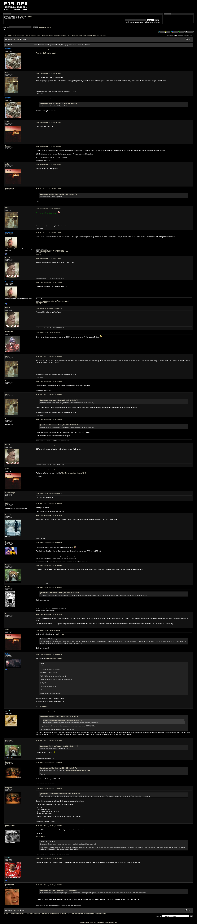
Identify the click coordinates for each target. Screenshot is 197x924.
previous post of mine (54, 658)
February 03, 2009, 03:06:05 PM (49, 565)
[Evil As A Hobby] (6, 670)
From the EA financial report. (46, 53)
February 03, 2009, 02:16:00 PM (48, 232)
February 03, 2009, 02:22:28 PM (49, 381)
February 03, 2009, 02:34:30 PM (49, 445)
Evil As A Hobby (43, 706)
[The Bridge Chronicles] (6, 254)
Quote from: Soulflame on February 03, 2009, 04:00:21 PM (60, 794)
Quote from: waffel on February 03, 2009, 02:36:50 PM (58, 768)
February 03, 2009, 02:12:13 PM (48, 188)
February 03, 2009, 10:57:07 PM (49, 762)
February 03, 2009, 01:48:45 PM (46, 49)
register (29, 16)
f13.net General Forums (17, 35)
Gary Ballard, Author (41, 252)
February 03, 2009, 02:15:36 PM (48, 208)
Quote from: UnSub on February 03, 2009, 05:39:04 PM (59, 746)
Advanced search (45, 27)
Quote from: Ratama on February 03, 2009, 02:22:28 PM (59, 400)
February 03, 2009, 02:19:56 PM (49, 332)
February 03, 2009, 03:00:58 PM (49, 542)
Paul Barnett (40, 837)
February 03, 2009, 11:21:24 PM (49, 788)
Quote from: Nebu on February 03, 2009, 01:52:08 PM (58, 103)
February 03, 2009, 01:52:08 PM (48, 73)
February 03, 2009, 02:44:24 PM (49, 515)
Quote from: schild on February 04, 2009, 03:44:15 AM (58, 890)
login (23, 16)
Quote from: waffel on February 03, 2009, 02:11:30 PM (58, 194)
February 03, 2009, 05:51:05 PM (49, 711)
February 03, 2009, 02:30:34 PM (49, 394)
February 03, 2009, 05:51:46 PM (49, 740)
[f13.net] (6, 881)
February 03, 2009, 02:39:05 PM (49, 493)
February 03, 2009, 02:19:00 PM (49, 308)
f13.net (7, 35)
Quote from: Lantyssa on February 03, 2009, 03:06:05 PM (59, 593)
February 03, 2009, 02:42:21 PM (49, 503)
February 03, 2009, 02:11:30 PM (48, 164)
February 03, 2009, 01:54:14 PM (48, 98)
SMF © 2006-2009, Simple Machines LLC (105, 922)
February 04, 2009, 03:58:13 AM (49, 885)
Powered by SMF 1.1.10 (86, 922)
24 (18, 39)
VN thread (60, 634)
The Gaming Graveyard (33, 35)
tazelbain (63, 35)
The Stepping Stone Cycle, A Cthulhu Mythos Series (54, 251)
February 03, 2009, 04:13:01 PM (49, 630)
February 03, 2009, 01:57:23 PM (48, 122)
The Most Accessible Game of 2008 (73, 473)
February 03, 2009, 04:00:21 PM (49, 614)
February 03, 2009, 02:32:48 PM (49, 419)
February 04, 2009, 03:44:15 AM (49, 858)
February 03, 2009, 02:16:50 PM (48, 258)
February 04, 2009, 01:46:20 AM (49, 825)
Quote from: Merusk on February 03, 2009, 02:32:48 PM (59, 716)
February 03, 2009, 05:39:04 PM (49, 654)
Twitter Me (38, 254)
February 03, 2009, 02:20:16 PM (49, 356)
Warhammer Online (47, 35)
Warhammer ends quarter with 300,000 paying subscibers (89, 35)
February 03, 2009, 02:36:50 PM (49, 469)
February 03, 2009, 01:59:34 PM (48, 146)
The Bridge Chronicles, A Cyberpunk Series (52, 250)
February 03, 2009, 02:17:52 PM (49, 282)
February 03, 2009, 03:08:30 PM (49, 587)
